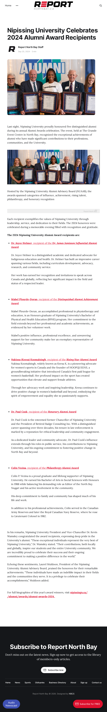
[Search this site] (101, 5)
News (17, 682)
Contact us (97, 682)
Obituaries (39, 682)
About (73, 682)
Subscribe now (56, 670)
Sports (28, 682)
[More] (17, 5)
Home (8, 5)
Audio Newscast (11, 704)
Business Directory (57, 682)
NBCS (71, 693)
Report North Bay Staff (30, 47)
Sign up (84, 682)
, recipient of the (54, 359)
